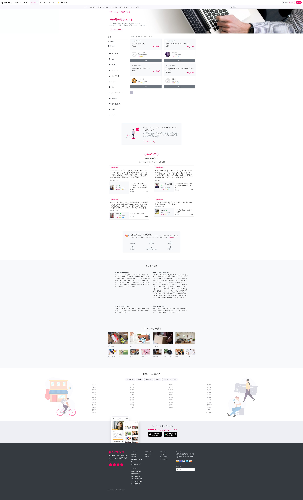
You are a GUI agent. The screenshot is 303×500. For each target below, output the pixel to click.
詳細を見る (171, 237)
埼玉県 (157, 379)
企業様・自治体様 (136, 471)
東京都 (139, 379)
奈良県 (171, 387)
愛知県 (132, 402)
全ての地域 (130, 379)
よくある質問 (164, 456)
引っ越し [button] (105, 7)
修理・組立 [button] (92, 7)
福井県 (132, 389)
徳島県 (171, 405)
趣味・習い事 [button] (123, 7)
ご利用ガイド (164, 454)
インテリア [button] (114, 7)
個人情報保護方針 (136, 464)
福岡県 (209, 389)
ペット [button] (132, 7)
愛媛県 (209, 384)
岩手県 (94, 389)
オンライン (209, 412)
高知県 (209, 387)
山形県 (94, 397)
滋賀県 (132, 407)
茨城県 (94, 402)
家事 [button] (99, 7)
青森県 (94, 387)
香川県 (171, 407)
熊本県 (209, 397)
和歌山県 (170, 389)
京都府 (174, 379)
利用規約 (133, 456)
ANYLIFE (148, 454)
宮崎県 (209, 402)
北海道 (94, 384)
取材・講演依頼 (135, 476)
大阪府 (166, 379)
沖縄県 (209, 407)
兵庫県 (171, 384)
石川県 (132, 387)
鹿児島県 (209, 405)
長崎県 (209, 394)
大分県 (209, 400)
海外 (209, 410)
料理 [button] (137, 7)
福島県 (94, 400)
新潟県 (94, 412)
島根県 (171, 394)
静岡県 (132, 400)
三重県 (132, 405)
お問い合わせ (164, 459)
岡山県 (171, 397)
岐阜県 (132, 397)
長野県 (132, 394)
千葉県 (94, 410)
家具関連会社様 (135, 473)
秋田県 (94, 394)
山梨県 (132, 392)
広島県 (171, 400)
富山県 (132, 384)
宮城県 (94, 392)
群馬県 (94, 407)
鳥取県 (171, 392)
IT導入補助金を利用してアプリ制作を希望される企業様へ (136, 481)
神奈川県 (148, 379)
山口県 (171, 402)
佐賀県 (209, 392)
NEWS (147, 456)
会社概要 (133, 454)
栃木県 (94, 405)
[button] (285, 2)
